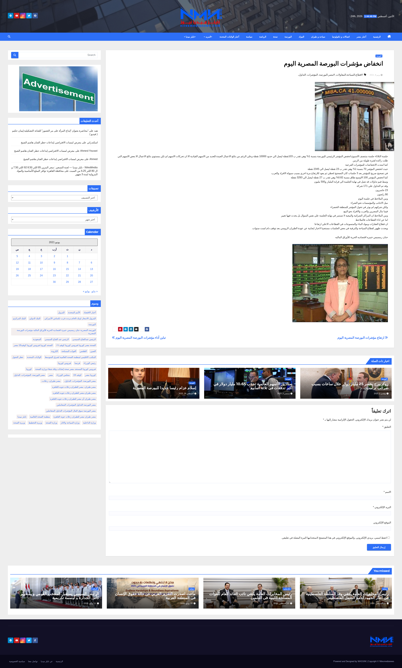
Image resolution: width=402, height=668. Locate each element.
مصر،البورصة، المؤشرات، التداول (29, 375)
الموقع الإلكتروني (382, 522)
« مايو (95, 291)
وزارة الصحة (51, 422)
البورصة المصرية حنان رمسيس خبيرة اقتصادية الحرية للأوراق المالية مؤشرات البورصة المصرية (56, 332)
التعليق (386, 427)
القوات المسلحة (69, 351)
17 (41, 269)
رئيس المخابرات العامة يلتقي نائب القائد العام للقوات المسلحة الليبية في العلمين (250, 595)
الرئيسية (377, 36)
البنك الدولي (34, 318)
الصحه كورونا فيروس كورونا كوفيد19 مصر (33, 345)
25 (29, 275)
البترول (61, 312)
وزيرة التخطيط (35, 422)
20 (91, 275)
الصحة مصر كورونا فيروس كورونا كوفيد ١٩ (76, 345)
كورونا (29, 369)
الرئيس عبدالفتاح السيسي (84, 339)
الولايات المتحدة (34, 357)
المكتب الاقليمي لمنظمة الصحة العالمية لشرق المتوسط (70, 357)
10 (41, 262)
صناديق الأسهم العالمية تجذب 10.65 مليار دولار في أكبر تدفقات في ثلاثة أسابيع (253, 386)
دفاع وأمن (287, 589)
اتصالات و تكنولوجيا (341, 36)
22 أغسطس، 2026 (281, 603)
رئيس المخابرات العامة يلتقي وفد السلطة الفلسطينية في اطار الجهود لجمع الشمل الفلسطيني (347, 595)
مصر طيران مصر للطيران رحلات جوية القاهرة (75, 416)
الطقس (83, 351)
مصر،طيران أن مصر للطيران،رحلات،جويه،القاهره (73, 399)
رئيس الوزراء (90, 363)
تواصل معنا (33, 661)
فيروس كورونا (64, 363)
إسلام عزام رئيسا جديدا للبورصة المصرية (164, 388)
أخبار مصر (361, 36)
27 (91, 282)
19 (17, 269)
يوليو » (86, 291)
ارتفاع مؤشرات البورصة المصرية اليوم (361, 337)
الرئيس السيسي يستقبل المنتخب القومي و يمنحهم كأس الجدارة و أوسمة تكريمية (60, 595)
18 (29, 269)
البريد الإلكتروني (382, 507)
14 (79, 269)
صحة (275, 36)
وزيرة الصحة (19, 422)
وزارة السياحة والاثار (70, 422)
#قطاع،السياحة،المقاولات (349, 74)
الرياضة (262, 36)
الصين (93, 351)
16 (54, 269)
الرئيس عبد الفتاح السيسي (57, 339)
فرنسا (77, 363)
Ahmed (94, 159)
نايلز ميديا (190, 36)
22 (67, 275)
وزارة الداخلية (89, 422)
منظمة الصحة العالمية (40, 416)
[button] (9, 36)
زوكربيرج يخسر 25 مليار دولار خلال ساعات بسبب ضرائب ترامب (350, 386)
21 (79, 275)
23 (54, 275)
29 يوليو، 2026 (186, 603)
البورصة (288, 36)
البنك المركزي (19, 318)
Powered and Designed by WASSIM (350, 661)
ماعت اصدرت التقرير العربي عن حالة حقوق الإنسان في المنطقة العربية (155, 595)
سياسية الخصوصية (17, 661)
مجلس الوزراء (63, 375)
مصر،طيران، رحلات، (50, 381)
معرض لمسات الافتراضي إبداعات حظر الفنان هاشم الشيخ (51, 142)
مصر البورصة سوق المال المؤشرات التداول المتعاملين (71, 411)
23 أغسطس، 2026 (378, 603)
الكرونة (54, 351)
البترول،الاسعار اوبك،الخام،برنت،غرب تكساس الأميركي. (70, 318)
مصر (51, 375)
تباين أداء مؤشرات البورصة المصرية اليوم (140, 337)
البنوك (301, 36)
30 (54, 282)
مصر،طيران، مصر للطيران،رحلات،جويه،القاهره (74, 387)
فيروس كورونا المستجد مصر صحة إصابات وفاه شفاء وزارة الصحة (65, 369)
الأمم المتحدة (74, 312)
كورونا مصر (90, 375)
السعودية (37, 339)
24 (41, 275)
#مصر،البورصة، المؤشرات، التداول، (316, 74)
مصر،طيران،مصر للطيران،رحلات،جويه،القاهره (74, 393)
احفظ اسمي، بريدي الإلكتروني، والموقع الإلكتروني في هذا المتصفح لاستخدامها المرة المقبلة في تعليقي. (334, 537)
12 (17, 262)
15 (67, 269)
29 (67, 282)
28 (79, 282)
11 (29, 262)
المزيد (208, 36)
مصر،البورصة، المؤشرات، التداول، (80, 381)
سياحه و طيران (318, 36)
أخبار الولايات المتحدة (229, 36)
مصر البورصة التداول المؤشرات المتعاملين (76, 405)
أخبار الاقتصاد (90, 312)
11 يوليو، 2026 (90, 603)
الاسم (387, 492)
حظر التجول (17, 357)
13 (91, 269)
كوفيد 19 (77, 375)
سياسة (249, 36)
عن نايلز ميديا (47, 661)
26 (17, 275)
